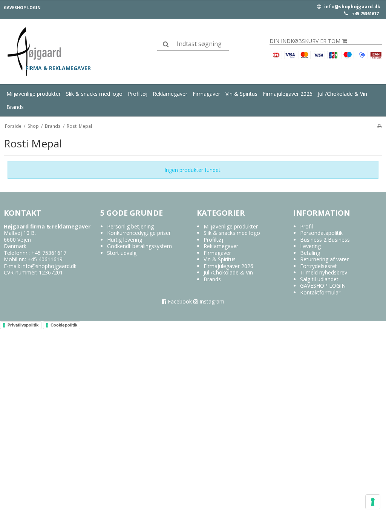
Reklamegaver (170, 93)
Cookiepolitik (64, 325)
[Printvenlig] (379, 126)
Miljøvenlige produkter (33, 93)
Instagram (211, 301)
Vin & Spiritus (241, 93)
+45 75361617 (365, 13)
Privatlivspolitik (23, 325)
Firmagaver (206, 93)
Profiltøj (137, 93)
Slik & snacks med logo (94, 93)
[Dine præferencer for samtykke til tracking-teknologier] (373, 502)
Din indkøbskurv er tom (305, 41)
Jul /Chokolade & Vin (342, 93)
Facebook (179, 301)
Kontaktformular (320, 292)
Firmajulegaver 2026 (287, 93)
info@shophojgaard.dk (351, 7)
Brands (15, 106)
